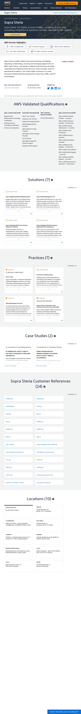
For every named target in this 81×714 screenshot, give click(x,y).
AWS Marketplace (70, 8)
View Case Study (10, 366)
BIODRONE (9, 406)
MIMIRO (39, 421)
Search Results (25, 18)
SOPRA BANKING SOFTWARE (45, 444)
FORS (38, 406)
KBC (37, 414)
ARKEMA (8, 399)
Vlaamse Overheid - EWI (14, 482)
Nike (7, 437)
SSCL (7, 460)
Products (7, 8)
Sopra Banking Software (14, 452)
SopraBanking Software (44, 452)
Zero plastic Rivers (42, 482)
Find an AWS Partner (11, 18)
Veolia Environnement (43, 475)
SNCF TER (9, 444)
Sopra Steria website (10, 88)
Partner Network (56, 8)
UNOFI (38, 460)
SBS (37, 437)
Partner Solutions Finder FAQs (63, 13)
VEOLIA (8, 475)
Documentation (35, 8)
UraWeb (39, 467)
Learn (45, 8)
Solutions (16, 8)
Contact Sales (23, 3)
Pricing (25, 8)
